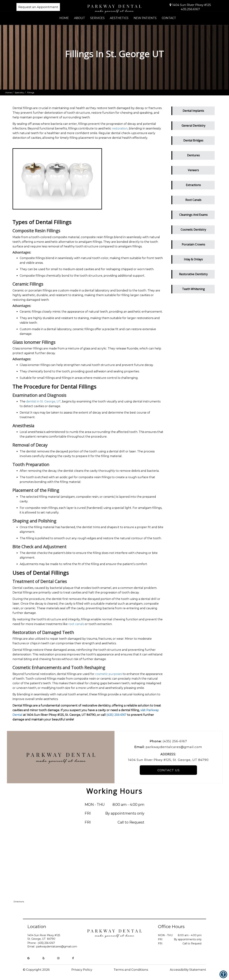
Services (97, 18)
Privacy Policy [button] (81, 969)
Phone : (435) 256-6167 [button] (41, 943)
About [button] (79, 18)
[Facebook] (73, 958)
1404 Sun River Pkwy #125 (191, 5)
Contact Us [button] (168, 770)
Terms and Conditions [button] (131, 969)
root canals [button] (76, 624)
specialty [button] (19, 92)
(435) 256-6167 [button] (116, 714)
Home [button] (64, 18)
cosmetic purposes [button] (108, 674)
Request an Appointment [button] (38, 7)
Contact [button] (169, 18)
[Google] (28, 958)
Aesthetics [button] (119, 18)
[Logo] (114, 932)
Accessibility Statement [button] (188, 969)
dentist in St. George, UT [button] (43, 401)
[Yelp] (43, 958)
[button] (193, 110)
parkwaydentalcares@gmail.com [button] (174, 747)
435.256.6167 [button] (190, 9)
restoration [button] (120, 128)
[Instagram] (58, 958)
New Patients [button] (145, 18)
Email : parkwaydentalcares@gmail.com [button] (52, 946)
